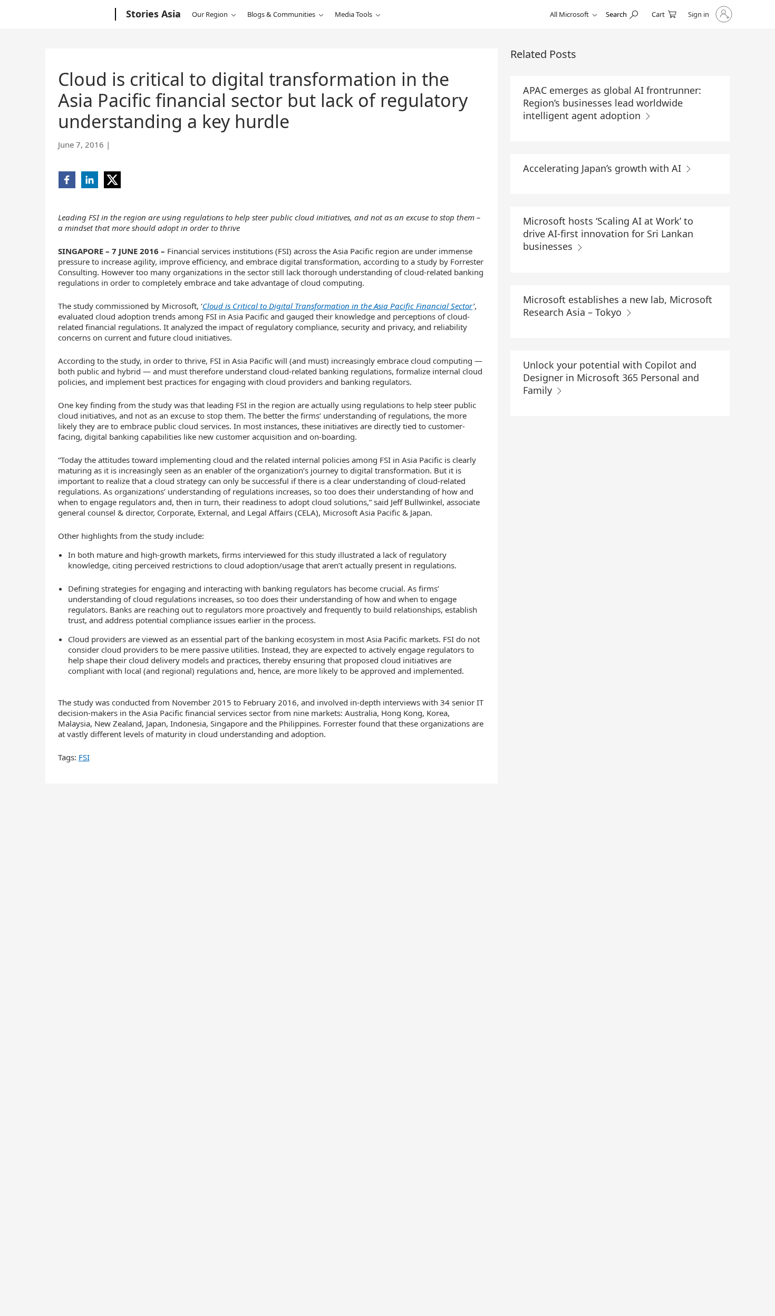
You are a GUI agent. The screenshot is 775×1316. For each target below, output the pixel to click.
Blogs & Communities (281, 14)
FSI (84, 757)
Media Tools (353, 14)
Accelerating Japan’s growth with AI (603, 168)
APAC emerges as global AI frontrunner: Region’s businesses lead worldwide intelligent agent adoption (612, 103)
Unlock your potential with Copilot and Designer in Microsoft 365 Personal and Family (611, 377)
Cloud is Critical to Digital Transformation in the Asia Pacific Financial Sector (337, 306)
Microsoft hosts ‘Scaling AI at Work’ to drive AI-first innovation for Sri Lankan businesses (608, 234)
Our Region (210, 14)
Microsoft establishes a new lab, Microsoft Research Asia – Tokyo (617, 305)
